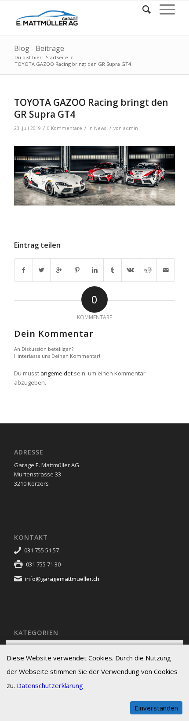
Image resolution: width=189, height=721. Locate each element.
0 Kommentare (64, 128)
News (100, 128)
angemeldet (56, 373)
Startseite (57, 57)
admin (130, 128)
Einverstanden (156, 707)
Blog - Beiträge (39, 48)
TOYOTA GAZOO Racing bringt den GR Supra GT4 (91, 108)
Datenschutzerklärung (50, 685)
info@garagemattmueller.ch (62, 579)
